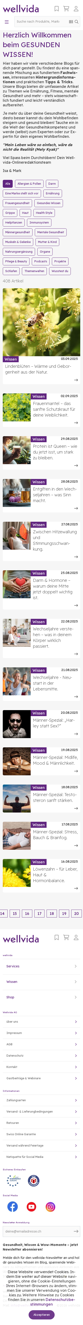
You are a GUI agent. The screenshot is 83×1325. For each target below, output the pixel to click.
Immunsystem (39, 222)
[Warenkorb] (66, 8)
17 (39, 913)
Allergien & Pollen (29, 183)
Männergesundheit (17, 232)
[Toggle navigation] (7, 22)
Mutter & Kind (47, 242)
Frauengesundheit (17, 203)
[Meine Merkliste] (57, 8)
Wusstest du (60, 271)
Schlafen (11, 271)
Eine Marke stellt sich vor (22, 193)
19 (64, 913)
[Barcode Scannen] (71, 21)
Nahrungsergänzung (19, 251)
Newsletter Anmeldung (16, 1222)
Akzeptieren (41, 1314)
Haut (25, 213)
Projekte (60, 261)
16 (27, 913)
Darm (52, 183)
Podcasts (40, 261)
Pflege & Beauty (16, 261)
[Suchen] (76, 21)
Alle (7, 183)
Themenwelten (34, 271)
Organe (45, 251)
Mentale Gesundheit (50, 232)
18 (52, 913)
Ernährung (52, 193)
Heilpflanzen (13, 222)
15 (15, 913)
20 (76, 913)
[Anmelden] (77, 8)
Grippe (10, 213)
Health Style (44, 213)
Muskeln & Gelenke (18, 242)
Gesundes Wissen (48, 203)
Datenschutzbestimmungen (52, 1302)
